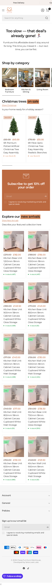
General (6, 503)
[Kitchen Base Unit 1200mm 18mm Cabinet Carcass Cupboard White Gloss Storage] (13, 241)
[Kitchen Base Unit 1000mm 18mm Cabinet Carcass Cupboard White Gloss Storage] (38, 241)
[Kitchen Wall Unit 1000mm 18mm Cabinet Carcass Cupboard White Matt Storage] (38, 344)
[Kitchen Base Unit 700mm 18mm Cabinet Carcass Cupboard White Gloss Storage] (38, 395)
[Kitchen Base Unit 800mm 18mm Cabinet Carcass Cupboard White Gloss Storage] (38, 292)
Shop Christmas (9, 105)
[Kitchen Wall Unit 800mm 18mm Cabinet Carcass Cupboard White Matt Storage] (13, 395)
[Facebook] (24, 568)
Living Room (42, 89)
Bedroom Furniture (9, 90)
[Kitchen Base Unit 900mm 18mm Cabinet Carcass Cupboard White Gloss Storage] (13, 292)
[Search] (46, 18)
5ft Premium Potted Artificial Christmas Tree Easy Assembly (11, 148)
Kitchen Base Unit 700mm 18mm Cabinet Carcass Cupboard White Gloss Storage (37, 418)
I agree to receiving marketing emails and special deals (27, 203)
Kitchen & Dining (26, 90)
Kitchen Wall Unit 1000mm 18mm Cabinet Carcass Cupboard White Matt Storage (37, 367)
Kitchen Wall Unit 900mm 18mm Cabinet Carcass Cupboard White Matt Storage (37, 470)
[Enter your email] (45, 196)
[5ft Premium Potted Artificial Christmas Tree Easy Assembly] (13, 126)
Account (6, 495)
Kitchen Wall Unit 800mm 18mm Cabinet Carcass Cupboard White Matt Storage (12, 418)
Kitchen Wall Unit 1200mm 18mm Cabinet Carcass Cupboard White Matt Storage (12, 367)
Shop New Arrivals (10, 220)
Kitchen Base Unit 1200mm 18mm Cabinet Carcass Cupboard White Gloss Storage (12, 264)
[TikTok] (28, 568)
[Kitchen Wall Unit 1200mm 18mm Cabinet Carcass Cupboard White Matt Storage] (13, 344)
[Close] (1, 584)
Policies (6, 510)
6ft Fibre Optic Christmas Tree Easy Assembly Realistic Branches (37, 148)
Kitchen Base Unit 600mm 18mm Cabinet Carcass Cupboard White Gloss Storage (12, 470)
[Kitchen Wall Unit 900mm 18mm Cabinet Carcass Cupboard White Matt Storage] (38, 446)
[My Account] (42, 10)
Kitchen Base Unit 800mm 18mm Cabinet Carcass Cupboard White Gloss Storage (37, 316)
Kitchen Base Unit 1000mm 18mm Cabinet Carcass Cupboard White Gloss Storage (37, 264)
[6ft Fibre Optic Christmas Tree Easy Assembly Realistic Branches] (38, 126)
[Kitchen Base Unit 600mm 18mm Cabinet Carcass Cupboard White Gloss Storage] (13, 446)
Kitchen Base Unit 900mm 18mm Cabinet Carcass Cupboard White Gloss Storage (12, 316)
